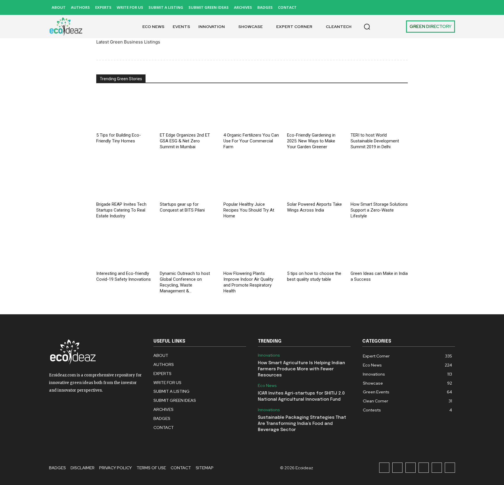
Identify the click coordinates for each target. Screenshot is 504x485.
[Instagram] (397, 7)
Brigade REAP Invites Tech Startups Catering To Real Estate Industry (121, 210)
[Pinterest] (424, 7)
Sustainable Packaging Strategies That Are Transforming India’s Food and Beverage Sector (302, 423)
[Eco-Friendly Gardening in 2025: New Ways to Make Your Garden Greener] (315, 110)
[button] (366, 26)
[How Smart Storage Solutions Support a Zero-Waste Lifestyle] (379, 179)
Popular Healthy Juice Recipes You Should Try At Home (248, 210)
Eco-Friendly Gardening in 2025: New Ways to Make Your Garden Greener (311, 140)
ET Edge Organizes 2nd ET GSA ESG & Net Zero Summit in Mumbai (185, 140)
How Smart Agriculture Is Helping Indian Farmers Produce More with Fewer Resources (301, 369)
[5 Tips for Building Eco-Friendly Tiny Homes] (124, 110)
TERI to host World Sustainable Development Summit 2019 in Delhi (375, 140)
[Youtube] (450, 7)
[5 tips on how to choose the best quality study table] (315, 248)
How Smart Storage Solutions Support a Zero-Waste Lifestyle (379, 210)
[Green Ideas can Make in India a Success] (379, 248)
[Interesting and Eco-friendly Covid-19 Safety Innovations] (124, 248)
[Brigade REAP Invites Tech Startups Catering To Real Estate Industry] (124, 179)
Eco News (267, 385)
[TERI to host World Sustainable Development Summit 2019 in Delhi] (379, 110)
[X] (437, 7)
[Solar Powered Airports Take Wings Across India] (315, 179)
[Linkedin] (410, 7)
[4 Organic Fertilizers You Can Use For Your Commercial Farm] (252, 110)
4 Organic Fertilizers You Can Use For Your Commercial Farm (251, 140)
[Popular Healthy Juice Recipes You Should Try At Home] (252, 179)
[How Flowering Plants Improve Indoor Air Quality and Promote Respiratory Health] (252, 248)
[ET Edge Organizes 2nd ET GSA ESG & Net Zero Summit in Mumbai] (188, 110)
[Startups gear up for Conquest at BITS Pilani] (188, 179)
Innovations (269, 355)
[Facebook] (384, 7)
